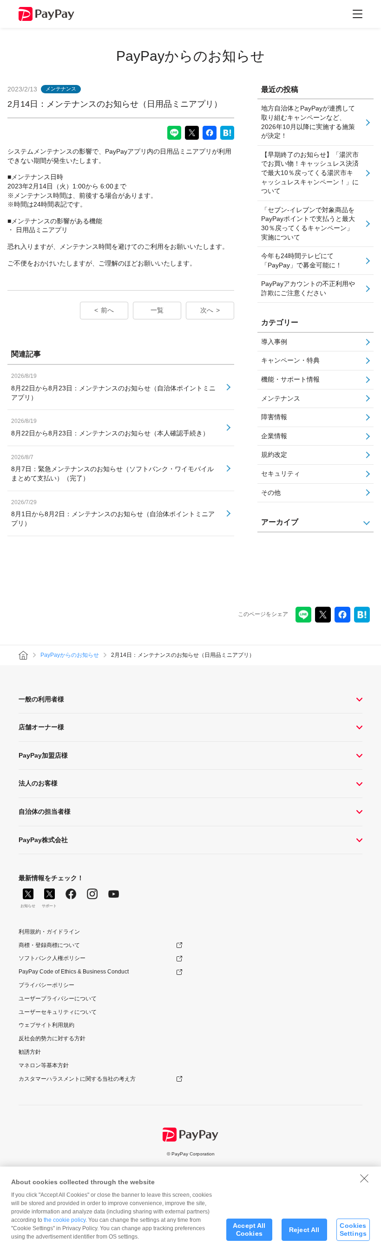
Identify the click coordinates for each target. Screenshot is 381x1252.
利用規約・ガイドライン (49, 931)
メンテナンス (280, 398)
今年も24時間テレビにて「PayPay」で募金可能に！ (301, 260)
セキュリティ (280, 473)
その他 (271, 492)
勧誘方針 (30, 1052)
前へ (107, 310)
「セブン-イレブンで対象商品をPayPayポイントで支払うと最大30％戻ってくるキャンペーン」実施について (308, 223)
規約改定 (274, 454)
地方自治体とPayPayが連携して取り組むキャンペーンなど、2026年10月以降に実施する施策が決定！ (308, 121)
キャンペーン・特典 (290, 360)
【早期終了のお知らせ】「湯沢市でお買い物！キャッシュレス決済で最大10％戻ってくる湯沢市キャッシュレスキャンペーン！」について (310, 173)
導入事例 (274, 341)
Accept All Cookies (249, 1229)
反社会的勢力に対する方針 (52, 1038)
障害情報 (274, 417)
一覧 (157, 310)
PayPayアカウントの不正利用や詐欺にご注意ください (308, 288)
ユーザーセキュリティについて (58, 1012)
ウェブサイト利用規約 (46, 1025)
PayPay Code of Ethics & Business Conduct (74, 971)
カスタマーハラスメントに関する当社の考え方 (77, 1079)
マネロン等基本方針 (44, 1065)
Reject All (304, 1229)
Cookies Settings (353, 1229)
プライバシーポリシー (46, 985)
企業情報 (274, 436)
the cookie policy (64, 1220)
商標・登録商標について (49, 945)
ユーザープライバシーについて (58, 998)
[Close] (364, 1178)
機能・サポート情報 (290, 379)
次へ (206, 310)
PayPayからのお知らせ (190, 56)
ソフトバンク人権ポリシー (52, 958)
